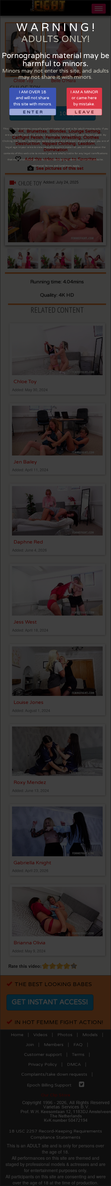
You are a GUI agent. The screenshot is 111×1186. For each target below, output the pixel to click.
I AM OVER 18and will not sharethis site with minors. (32, 102)
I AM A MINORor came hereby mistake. (84, 102)
